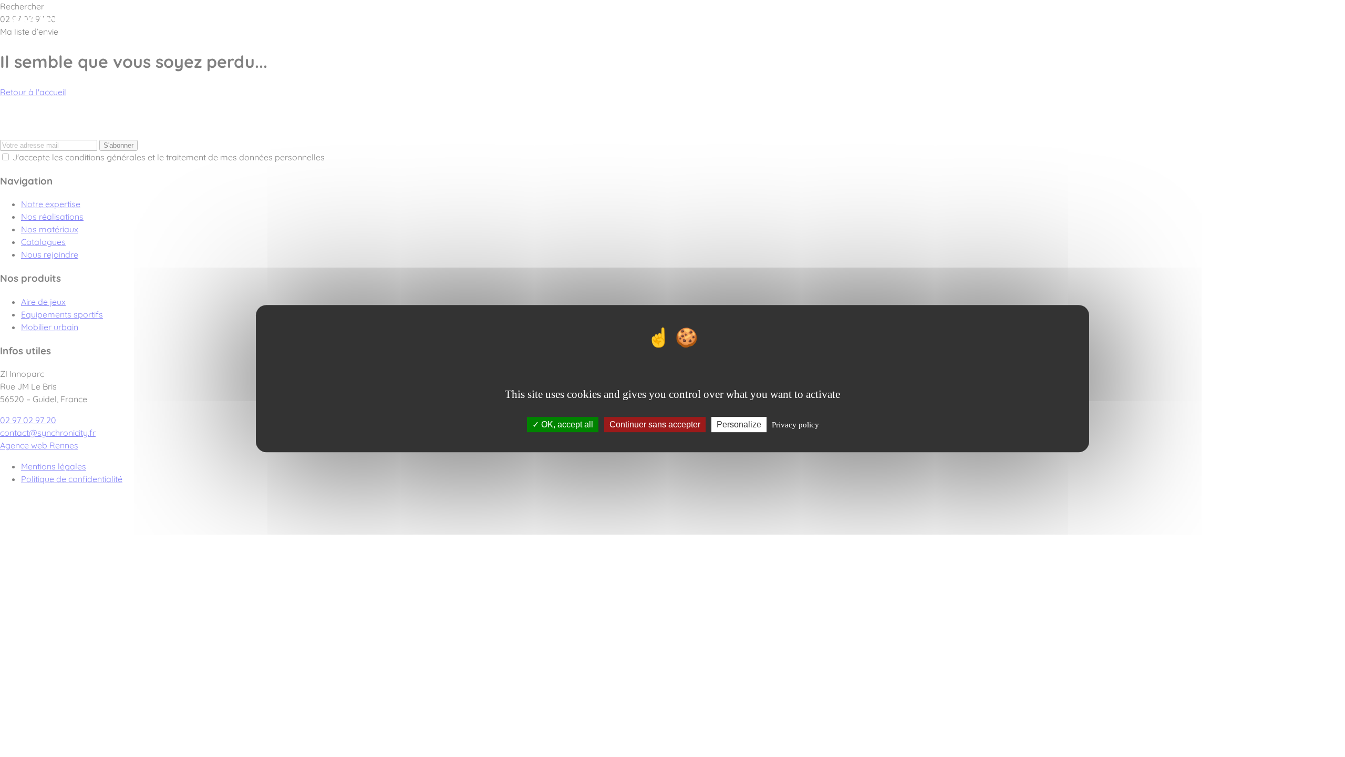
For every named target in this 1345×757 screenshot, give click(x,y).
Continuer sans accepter (654, 424)
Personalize (739, 424)
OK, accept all (566, 424)
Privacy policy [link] (795, 425)
